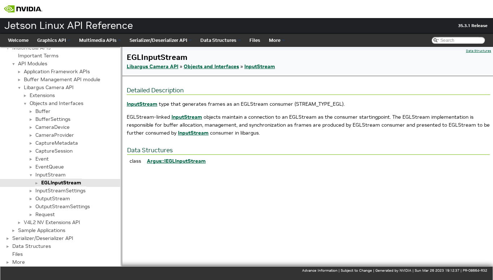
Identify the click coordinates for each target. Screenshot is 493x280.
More (274, 40)
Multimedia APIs (98, 40)
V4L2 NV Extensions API (52, 222)
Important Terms (38, 55)
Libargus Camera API (49, 87)
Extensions (42, 95)
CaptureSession (54, 151)
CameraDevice (52, 127)
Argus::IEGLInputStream (176, 161)
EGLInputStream (61, 182)
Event (42, 159)
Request (45, 214)
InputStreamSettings (60, 190)
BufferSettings (52, 119)
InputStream (50, 174)
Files (254, 40)
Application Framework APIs (57, 71)
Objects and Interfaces (56, 103)
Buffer (43, 111)
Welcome (18, 40)
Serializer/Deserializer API (158, 40)
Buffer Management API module (62, 79)
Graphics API (51, 40)
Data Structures (218, 40)
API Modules (32, 63)
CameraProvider (54, 135)
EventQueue (49, 166)
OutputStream (52, 198)
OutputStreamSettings (62, 206)
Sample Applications (41, 230)
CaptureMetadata (56, 143)
